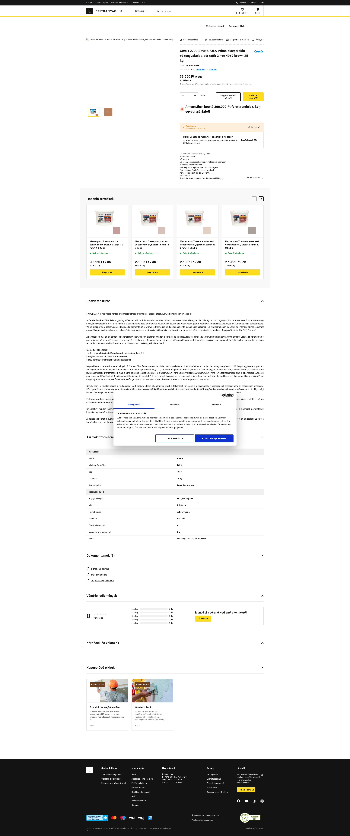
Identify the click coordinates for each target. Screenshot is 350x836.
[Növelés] (195, 95)
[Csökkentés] (183, 95)
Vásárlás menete (139, 801)
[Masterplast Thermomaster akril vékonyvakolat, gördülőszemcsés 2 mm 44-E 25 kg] (197, 221)
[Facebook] (238, 801)
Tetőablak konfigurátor (111, 774)
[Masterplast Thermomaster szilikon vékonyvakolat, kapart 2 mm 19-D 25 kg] (107, 221)
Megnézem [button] (107, 272)
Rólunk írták (212, 788)
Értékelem (203, 618)
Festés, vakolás (97, 685)
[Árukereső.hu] (250, 818)
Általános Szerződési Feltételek (205, 816)
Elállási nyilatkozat (139, 783)
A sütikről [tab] (216, 404)
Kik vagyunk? (212, 774)
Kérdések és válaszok (215, 26)
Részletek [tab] (175, 404)
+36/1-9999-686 (257, 3)
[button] (140, 10)
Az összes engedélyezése (214, 438)
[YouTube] (246, 801)
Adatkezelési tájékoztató (142, 779)
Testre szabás (173, 438)
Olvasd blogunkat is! (215, 783)
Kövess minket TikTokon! (217, 792)
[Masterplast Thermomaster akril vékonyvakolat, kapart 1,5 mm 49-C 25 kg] (242, 221)
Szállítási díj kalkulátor (110, 779)
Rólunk (89, 3)
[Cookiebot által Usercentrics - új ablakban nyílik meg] (222, 395)
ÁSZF (134, 774)
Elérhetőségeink (101, 3)
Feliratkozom (244, 790)
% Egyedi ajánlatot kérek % (228, 96)
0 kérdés (213, 69)
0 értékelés (200, 69)
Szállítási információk (119, 3)
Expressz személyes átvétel (113, 783)
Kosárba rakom (253, 96)
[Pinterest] (262, 801)
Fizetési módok (138, 788)
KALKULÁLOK (247, 140)
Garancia (135, 3)
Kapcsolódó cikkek (236, 26)
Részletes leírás (253, 178)
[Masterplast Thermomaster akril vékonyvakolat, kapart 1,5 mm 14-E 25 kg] (152, 221)
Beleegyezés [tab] (134, 404)
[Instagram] (254, 801)
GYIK (133, 796)
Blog (143, 3)
